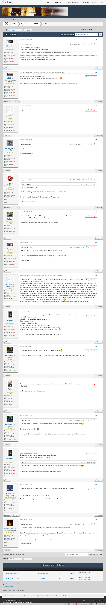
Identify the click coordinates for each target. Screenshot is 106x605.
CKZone (14, 24)
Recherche (58, 2)
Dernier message (83, 574)
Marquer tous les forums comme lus (66, 596)
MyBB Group (20, 600)
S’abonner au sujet (9, 586)
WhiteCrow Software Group (25, 602)
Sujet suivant (20, 554)
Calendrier (85, 2)
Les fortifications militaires (28, 202)
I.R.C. (49, 2)
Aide (101, 2)
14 (59, 578)
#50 (96, 175)
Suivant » (29, 30)
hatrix (9, 115)
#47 (96, 72)
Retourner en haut (22, 596)
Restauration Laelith (12, 573)
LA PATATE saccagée (12, 578)
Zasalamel (9, 355)
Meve (9, 249)
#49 (96, 139)
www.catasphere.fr (25, 543)
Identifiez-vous (69, 604)
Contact (7, 596)
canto (89, 574)
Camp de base (25, 24)
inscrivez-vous (81, 604)
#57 (96, 415)
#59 (96, 484)
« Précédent (12, 30)
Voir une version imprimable (12, 584)
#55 (96, 346)
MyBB (8, 600)
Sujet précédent (9, 554)
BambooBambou (43, 573)
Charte (94, 2)
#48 (96, 106)
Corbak (9, 284)
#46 (96, 39)
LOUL (61, 72)
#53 (96, 275)
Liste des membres (71, 2)
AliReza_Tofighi (12, 602)
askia (89, 579)
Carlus (9, 219)
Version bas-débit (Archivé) (35, 596)
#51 (96, 211)
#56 (96, 380)
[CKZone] (6, 24)
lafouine (42, 578)
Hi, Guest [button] (9, 2)
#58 (96, 449)
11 (59, 573)
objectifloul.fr (73, 83)
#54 (96, 311)
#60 (96, 519)
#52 (96, 242)
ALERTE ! (36, 24)
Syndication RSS (49, 596)
